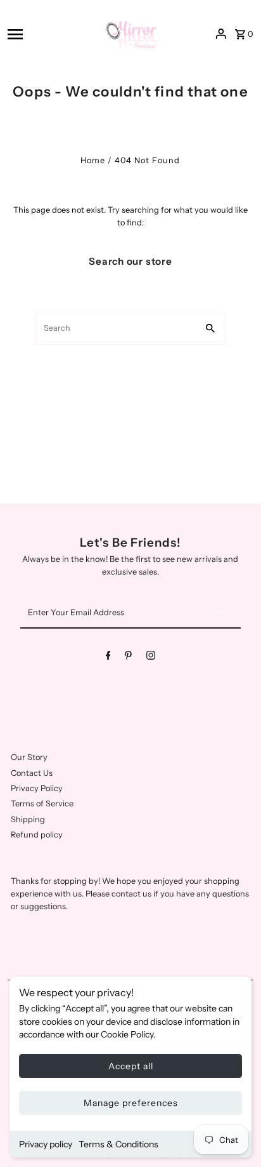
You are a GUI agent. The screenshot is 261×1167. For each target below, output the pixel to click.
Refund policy (37, 834)
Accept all (130, 1066)
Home (92, 160)
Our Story (29, 757)
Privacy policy (45, 1144)
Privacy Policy (37, 788)
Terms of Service (42, 803)
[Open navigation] (50, 34)
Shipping (28, 819)
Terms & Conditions (118, 1144)
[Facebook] (108, 657)
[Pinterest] (128, 657)
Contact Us (32, 773)
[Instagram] (150, 657)
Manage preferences (131, 1103)
